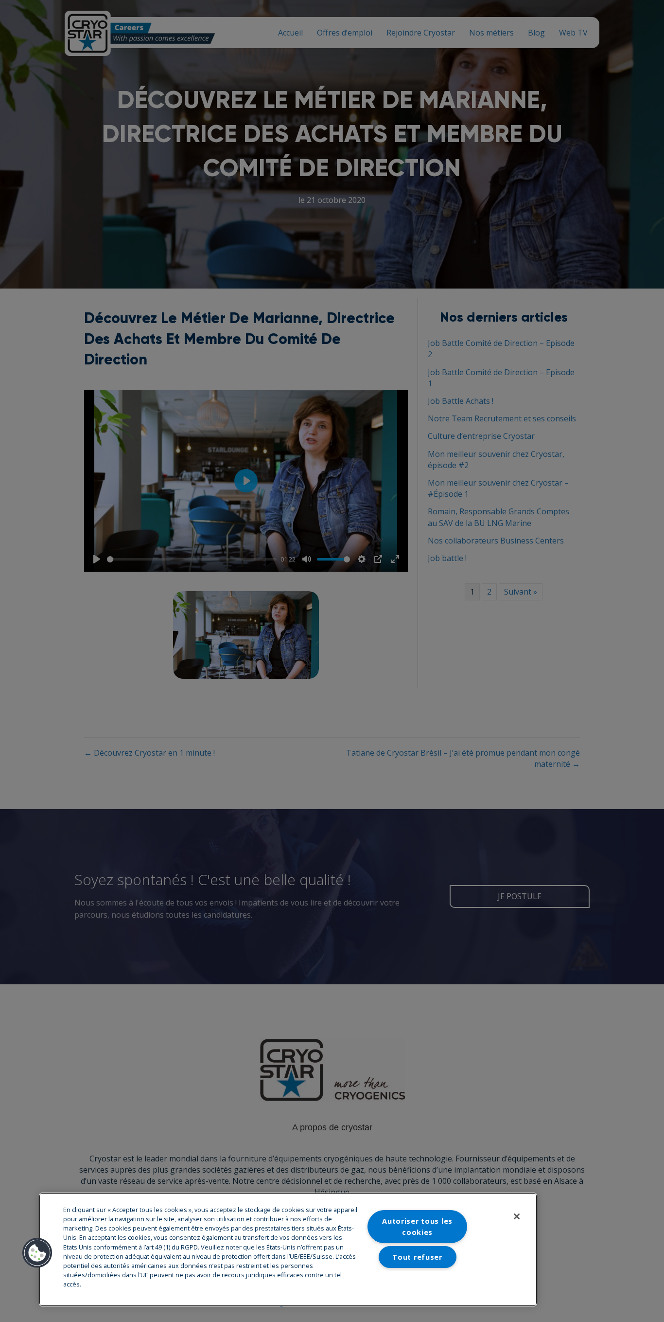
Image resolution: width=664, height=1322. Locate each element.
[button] (37, 1252)
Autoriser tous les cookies (417, 1226)
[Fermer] (516, 1216)
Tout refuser (417, 1257)
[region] (288, 1249)
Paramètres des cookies (417, 1281)
